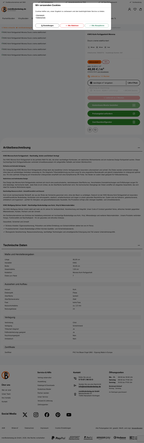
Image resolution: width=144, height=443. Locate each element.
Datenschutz (40, 18)
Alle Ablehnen (73, 25)
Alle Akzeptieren (97, 25)
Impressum (40, 15)
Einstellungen (48, 25)
